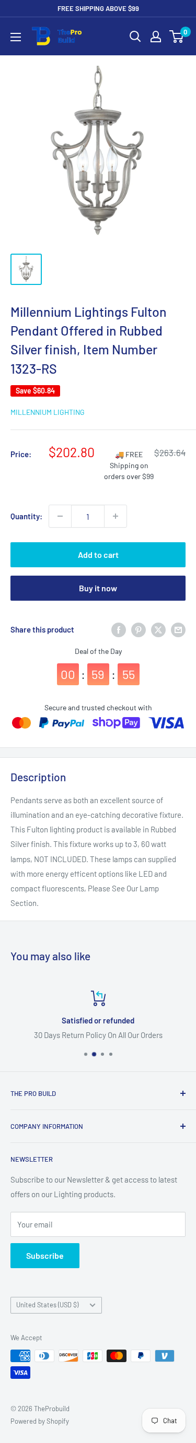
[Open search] (135, 36)
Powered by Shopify (39, 1421)
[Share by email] (178, 629)
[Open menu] (15, 37)
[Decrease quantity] (60, 516)
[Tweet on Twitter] (158, 629)
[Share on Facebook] (118, 629)
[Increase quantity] (115, 516)
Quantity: (26, 516)
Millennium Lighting (47, 412)
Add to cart (98, 554)
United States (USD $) (47, 1305)
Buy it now (98, 588)
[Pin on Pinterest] (138, 629)
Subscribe (45, 1255)
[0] (176, 36)
